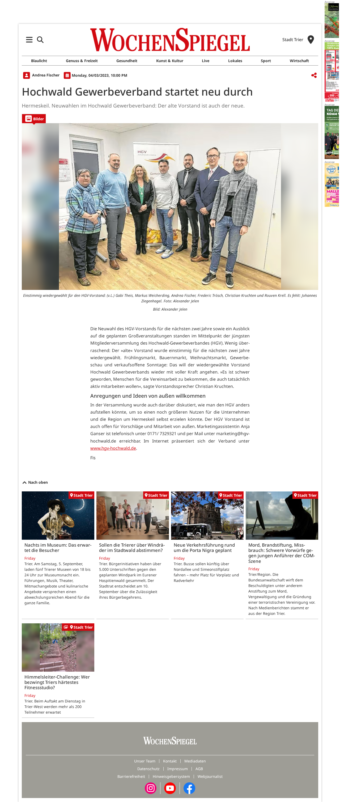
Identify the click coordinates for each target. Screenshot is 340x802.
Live (205, 60)
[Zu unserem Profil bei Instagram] (150, 787)
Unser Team (144, 761)
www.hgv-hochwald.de (113, 448)
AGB (199, 768)
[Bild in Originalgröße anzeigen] (170, 206)
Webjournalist (210, 776)
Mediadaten (195, 761)
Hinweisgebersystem (171, 776)
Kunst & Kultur (169, 60)
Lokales (235, 60)
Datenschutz (148, 768)
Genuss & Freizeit (82, 60)
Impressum (177, 768)
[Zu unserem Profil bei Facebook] (189, 787)
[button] (29, 39)
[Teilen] (314, 75)
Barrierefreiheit (131, 776)
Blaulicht (39, 60)
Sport (266, 60)
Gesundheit (126, 60)
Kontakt (170, 761)
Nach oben (37, 482)
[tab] (34, 118)
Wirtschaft (299, 60)
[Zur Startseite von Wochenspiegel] (170, 39)
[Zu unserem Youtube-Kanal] (170, 787)
